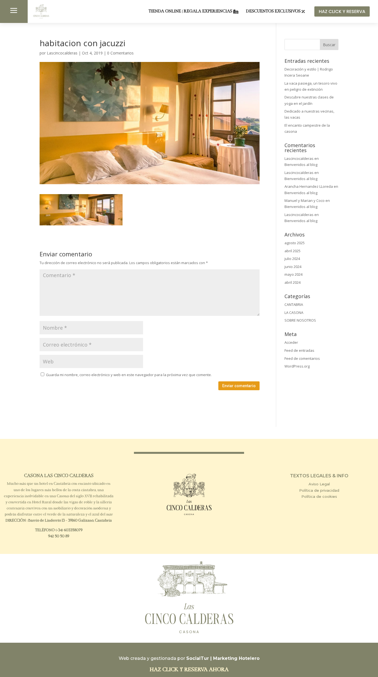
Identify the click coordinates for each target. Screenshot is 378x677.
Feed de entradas (299, 350)
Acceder (291, 342)
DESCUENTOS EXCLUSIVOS (273, 11)
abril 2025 (292, 250)
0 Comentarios (120, 53)
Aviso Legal (319, 484)
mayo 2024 (293, 274)
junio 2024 (292, 266)
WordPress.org (297, 366)
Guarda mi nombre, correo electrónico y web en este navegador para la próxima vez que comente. (129, 374)
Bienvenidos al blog (300, 164)
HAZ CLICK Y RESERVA (342, 11)
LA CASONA (293, 312)
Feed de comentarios (302, 358)
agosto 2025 (294, 242)
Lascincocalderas (62, 53)
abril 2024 (292, 282)
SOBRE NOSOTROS (300, 320)
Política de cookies (319, 496)
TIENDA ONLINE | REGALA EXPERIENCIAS (190, 11)
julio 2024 (292, 258)
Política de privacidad (319, 490)
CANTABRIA (293, 304)
